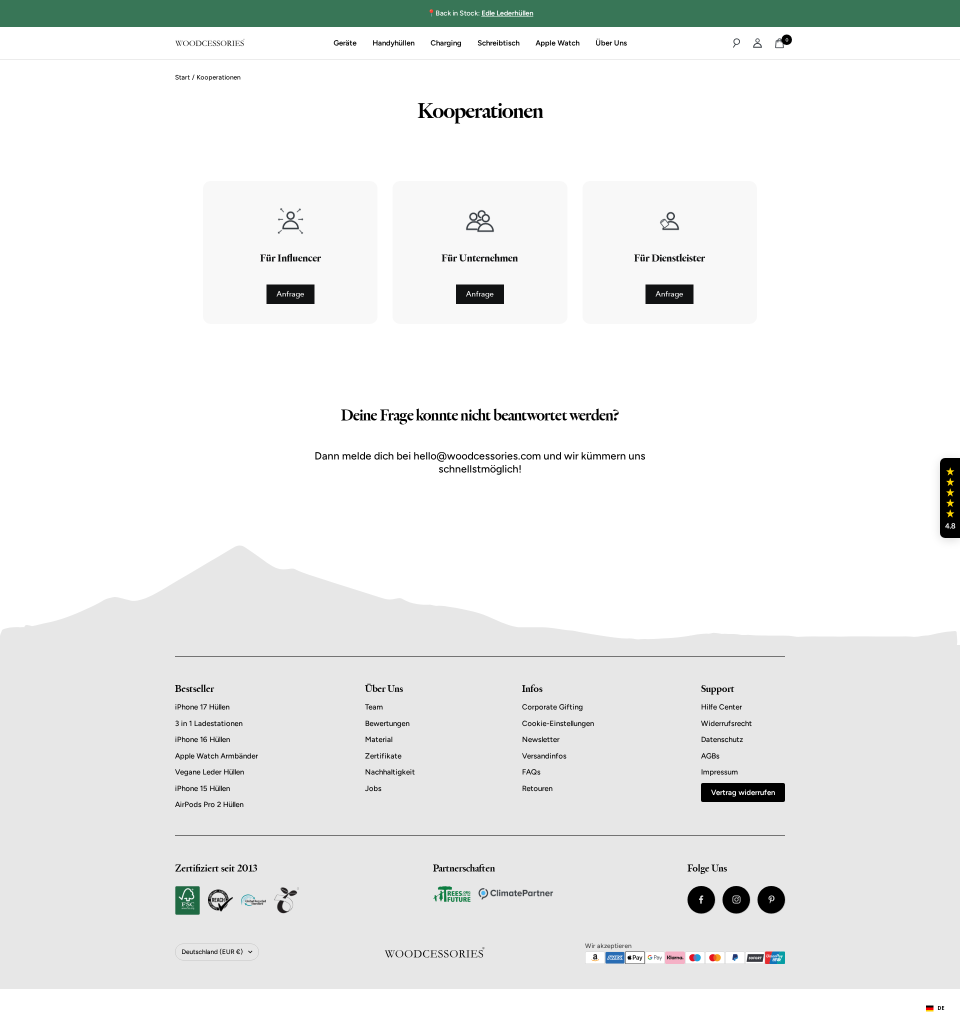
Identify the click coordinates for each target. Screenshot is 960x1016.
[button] (950, 498)
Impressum (719, 772)
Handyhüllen (393, 43)
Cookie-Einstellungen (558, 723)
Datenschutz (722, 739)
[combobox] (935, 1008)
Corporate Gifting (552, 707)
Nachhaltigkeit (390, 772)
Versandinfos (544, 756)
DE (941, 1008)
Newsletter (541, 739)
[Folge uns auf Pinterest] (771, 900)
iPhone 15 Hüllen (202, 788)
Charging (446, 43)
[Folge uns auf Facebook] (701, 900)
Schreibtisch (499, 43)
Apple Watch (558, 43)
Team (374, 707)
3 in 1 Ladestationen (208, 723)
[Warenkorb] (779, 43)
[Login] (757, 43)
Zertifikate (383, 756)
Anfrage (290, 294)
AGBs (710, 756)
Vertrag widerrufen (743, 792)
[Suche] (736, 43)
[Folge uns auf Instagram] (736, 900)
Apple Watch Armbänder (216, 756)
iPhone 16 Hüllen (202, 739)
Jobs (373, 788)
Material (378, 739)
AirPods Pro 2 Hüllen (209, 804)
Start (182, 77)
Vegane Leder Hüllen (209, 772)
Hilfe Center (721, 707)
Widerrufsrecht (726, 723)
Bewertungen (387, 723)
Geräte (345, 43)
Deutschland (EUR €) (212, 952)
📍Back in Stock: (480, 13)
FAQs (531, 772)
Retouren (537, 788)
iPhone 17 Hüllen (202, 707)
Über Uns (611, 43)
